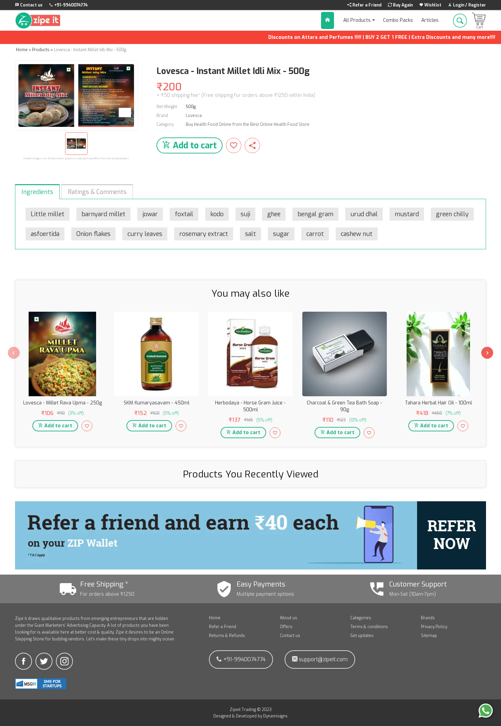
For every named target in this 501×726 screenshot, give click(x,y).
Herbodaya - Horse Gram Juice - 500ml (250, 406)
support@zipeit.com (323, 659)
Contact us (290, 635)
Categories (360, 618)
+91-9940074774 (243, 659)
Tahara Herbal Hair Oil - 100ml (438, 403)
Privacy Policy (434, 626)
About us (288, 618)
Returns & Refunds (227, 635)
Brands (428, 618)
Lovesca (194, 115)
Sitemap (429, 635)
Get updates (362, 635)
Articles (430, 20)
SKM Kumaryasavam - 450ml (156, 403)
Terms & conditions (369, 626)
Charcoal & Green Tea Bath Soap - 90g (344, 406)
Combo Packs (398, 20)
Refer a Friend (222, 626)
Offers (286, 626)
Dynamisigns (275, 716)
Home (215, 618)
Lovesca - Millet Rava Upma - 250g (62, 403)
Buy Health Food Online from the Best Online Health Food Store (247, 124)
